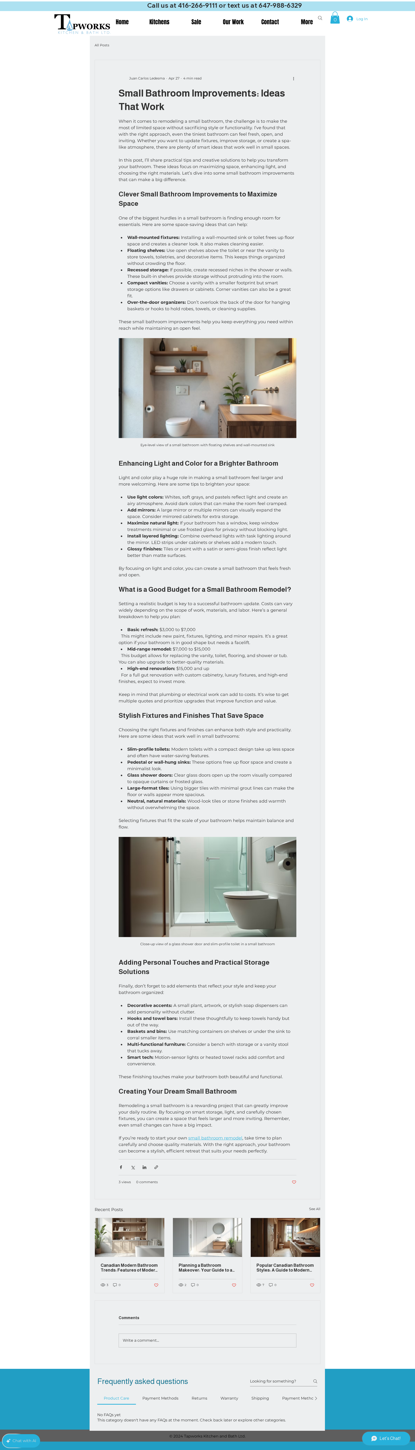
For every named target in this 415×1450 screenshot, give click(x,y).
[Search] (320, 18)
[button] (335, 18)
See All (314, 1209)
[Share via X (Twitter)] (132, 1167)
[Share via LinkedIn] (144, 1167)
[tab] (116, 1398)
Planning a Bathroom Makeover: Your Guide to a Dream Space (205, 1268)
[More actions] (293, 78)
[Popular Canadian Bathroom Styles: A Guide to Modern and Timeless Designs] (285, 1237)
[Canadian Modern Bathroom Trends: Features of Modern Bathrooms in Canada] (129, 1237)
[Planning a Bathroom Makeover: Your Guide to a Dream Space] (207, 1237)
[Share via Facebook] (121, 1167)
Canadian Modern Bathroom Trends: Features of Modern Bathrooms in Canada (129, 1268)
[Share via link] (156, 1167)
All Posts (102, 45)
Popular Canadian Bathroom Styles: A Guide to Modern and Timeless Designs (285, 1268)
